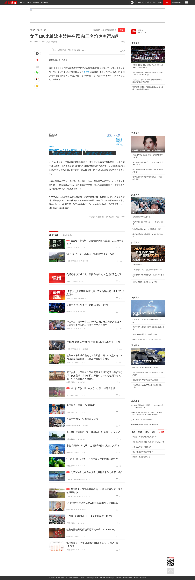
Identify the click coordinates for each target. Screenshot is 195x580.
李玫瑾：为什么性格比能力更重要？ (145, 437)
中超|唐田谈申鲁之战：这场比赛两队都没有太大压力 (92, 445)
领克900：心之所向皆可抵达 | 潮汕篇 (145, 367)
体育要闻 (135, 43)
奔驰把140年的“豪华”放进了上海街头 (145, 380)
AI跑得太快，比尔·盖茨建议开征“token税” (147, 270)
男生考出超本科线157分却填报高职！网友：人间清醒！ (94, 432)
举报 (123, 42)
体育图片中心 (111, 135)
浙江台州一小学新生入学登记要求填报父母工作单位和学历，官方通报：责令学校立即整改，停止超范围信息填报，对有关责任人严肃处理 (94, 375)
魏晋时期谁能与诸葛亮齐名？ (142, 452)
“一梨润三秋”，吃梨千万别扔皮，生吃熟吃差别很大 (92, 459)
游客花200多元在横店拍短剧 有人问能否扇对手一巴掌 (93, 342)
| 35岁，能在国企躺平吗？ (142, 420)
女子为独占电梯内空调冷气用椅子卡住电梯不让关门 (97, 472)
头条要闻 (135, 133)
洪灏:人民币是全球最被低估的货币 (144, 282)
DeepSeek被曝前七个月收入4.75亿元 (145, 334)
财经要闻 (135, 242)
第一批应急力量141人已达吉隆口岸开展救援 (93, 388)
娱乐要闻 (135, 195)
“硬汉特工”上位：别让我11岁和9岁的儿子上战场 (90, 254)
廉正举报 (136, 578)
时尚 (147, 432)
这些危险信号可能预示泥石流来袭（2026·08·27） (91, 529)
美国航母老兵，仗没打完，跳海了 (83, 418)
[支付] (154, 2)
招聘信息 (96, 578)
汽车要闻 (135, 345)
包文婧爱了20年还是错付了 (142, 217)
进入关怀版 (44, 2)
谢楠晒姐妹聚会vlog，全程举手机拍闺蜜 (146, 229)
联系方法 (89, 578)
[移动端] (133, 2)
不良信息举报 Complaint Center (122, 578)
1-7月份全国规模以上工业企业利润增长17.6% (89, 516)
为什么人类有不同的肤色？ (141, 447)
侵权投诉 (143, 578)
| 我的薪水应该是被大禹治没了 (145, 424)
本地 (133, 432)
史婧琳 (87, 72)
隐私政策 (109, 578)
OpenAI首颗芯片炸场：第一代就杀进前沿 (147, 339)
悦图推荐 (51, 146)
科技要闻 (135, 297)
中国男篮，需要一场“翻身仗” (80, 405)
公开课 (161, 432)
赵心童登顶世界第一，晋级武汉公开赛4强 (87, 305)
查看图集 (109, 137)
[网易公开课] (140, 2)
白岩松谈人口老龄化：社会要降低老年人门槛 (148, 442)
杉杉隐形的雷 (137, 265)
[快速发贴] (37, 53)
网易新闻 (140, 30)
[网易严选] (148, 2)
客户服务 (102, 578)
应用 (28, 2)
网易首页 (22, 2)
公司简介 (82, 578)
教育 (154, 432)
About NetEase (74, 578)
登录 (167, 2)
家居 (140, 432)
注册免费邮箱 (176, 2)
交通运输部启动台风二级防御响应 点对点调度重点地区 (93, 274)
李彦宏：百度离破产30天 (141, 457)
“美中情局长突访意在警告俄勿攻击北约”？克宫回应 (92, 502)
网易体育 (39, 30)
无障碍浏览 (36, 2)
